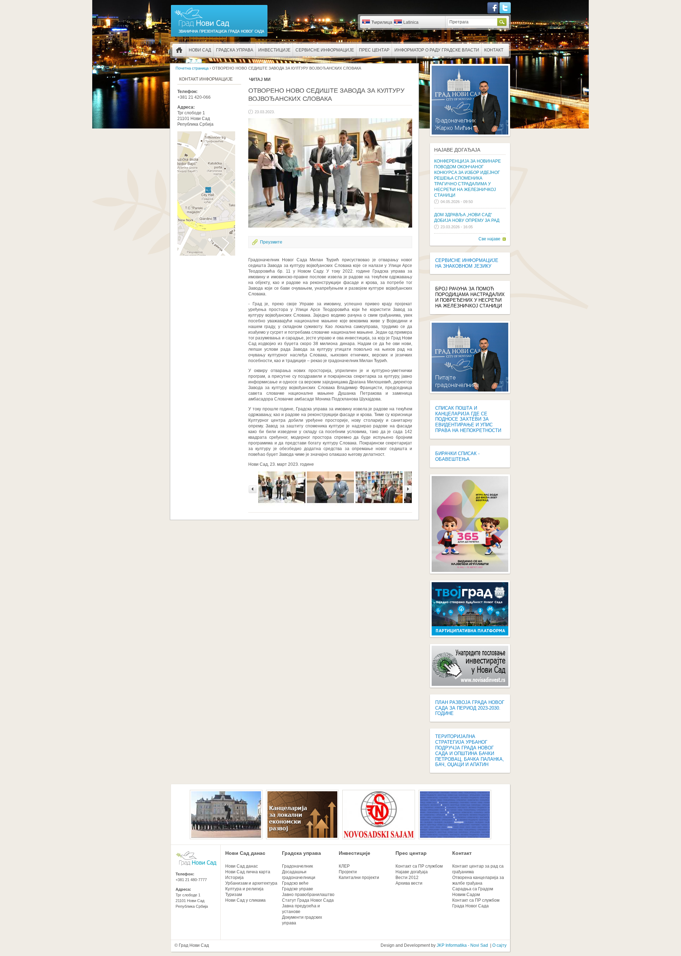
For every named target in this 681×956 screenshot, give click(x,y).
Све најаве (489, 238)
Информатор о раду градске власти (436, 50)
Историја (234, 877)
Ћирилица (381, 22)
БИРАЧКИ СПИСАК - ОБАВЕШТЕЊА (457, 456)
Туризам (233, 894)
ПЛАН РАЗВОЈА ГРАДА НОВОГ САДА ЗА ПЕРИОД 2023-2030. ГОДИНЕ (469, 708)
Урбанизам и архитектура (251, 883)
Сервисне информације (324, 50)
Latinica (411, 22)
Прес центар (374, 50)
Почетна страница (179, 50)
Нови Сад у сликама (245, 900)
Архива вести (408, 883)
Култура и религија (244, 888)
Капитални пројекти (359, 877)
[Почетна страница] (219, 36)
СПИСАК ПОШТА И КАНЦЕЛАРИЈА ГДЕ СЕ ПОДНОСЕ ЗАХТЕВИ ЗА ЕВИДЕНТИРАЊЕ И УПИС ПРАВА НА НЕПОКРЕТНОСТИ (468, 419)
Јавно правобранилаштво (308, 894)
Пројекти (348, 871)
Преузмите (271, 242)
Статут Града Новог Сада (308, 900)
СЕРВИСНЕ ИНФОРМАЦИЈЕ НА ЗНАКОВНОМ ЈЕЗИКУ (466, 263)
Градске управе (297, 888)
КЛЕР (344, 866)
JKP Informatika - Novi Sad (462, 945)
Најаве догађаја (457, 150)
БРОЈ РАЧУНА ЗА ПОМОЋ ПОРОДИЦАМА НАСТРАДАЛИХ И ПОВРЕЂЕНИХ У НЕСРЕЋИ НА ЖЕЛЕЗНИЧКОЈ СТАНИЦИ (470, 297)
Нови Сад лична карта (247, 871)
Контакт (493, 50)
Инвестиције (274, 50)
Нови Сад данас (245, 853)
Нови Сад (200, 50)
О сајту (499, 945)
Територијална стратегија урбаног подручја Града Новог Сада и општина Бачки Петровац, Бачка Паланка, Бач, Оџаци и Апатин (469, 750)
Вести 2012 (407, 877)
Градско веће (295, 883)
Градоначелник (297, 866)
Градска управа (234, 50)
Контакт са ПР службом (419, 866)
